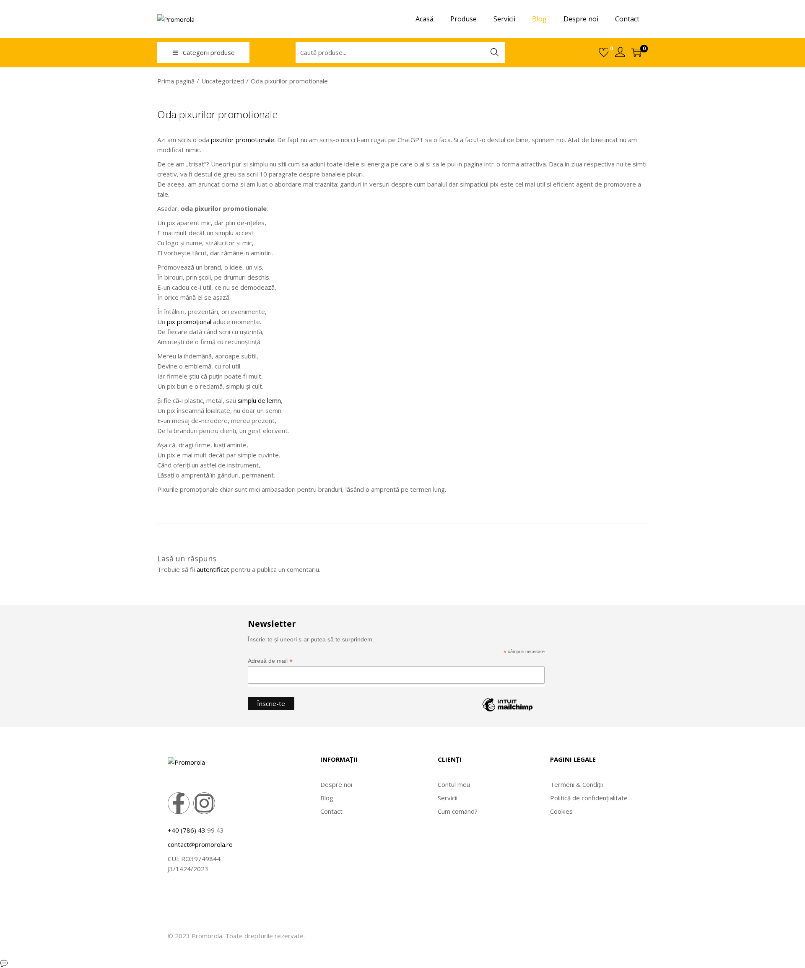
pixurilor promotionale (242, 139)
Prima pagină (176, 81)
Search (494, 52)
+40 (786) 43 (186, 830)
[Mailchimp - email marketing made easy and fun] (507, 711)
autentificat (213, 569)
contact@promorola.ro (200, 844)
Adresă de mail (270, 661)
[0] (604, 52)
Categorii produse (209, 52)
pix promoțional (189, 321)
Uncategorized (222, 81)
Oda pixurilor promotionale (217, 114)
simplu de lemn (259, 400)
